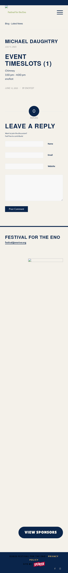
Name (50, 144)
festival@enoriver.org (15, 242)
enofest (29, 88)
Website (51, 166)
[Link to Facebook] (55, 568)
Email (50, 155)
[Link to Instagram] (60, 568)
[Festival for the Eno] (28, 12)
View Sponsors (41, 532)
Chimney (10, 70)
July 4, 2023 (10, 46)
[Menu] (58, 12)
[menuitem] (58, 12)
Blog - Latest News (14, 23)
